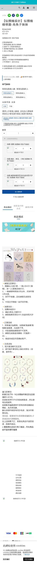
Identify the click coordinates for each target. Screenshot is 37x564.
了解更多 (26, 554)
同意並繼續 (28, 559)
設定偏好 (6, 559)
